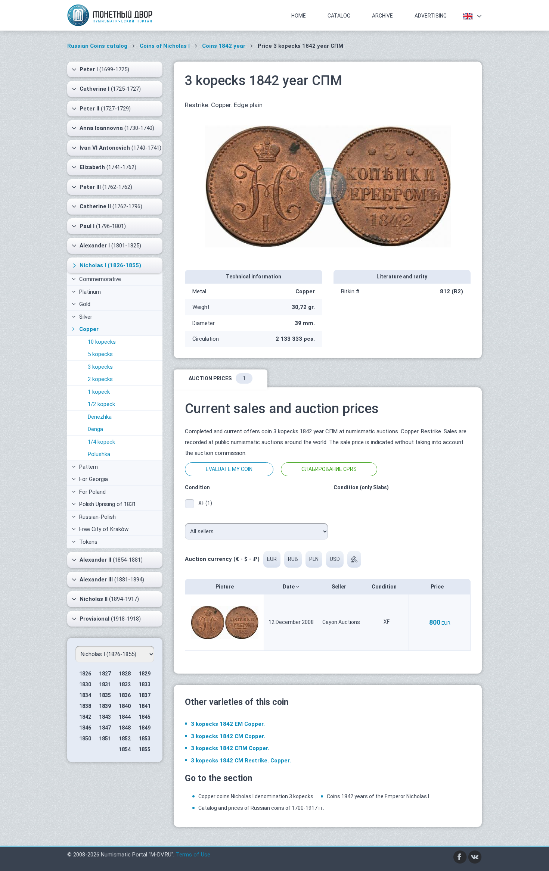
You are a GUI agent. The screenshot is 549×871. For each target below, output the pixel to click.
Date (289, 587)
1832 (125, 684)
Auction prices (217, 378)
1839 (105, 706)
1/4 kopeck (101, 441)
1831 (105, 684)
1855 (145, 749)
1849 (145, 728)
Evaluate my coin (229, 469)
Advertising (431, 16)
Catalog (339, 16)
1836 (125, 695)
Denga (95, 429)
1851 (105, 739)
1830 (85, 684)
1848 (125, 728)
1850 (85, 739)
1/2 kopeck (101, 404)
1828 (125, 674)
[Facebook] (460, 856)
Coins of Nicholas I (165, 46)
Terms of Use (193, 854)
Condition (385, 587)
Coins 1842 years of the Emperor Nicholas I (378, 796)
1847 (105, 728)
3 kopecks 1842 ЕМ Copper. (228, 724)
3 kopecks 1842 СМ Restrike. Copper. (241, 760)
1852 (125, 739)
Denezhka (100, 416)
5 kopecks (100, 354)
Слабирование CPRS (329, 469)
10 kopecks (102, 341)
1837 (145, 695)
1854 (125, 749)
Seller (339, 587)
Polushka (99, 454)
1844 (125, 717)
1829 (145, 674)
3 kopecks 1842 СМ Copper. (228, 736)
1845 (145, 717)
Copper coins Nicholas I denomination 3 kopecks (255, 796)
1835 (105, 695)
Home (298, 16)
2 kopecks (100, 379)
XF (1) (205, 503)
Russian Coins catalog (97, 46)
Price (438, 587)
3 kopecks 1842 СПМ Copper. (230, 748)
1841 (145, 706)
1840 (125, 706)
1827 (105, 674)
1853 (145, 739)
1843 (105, 717)
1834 (85, 695)
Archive (382, 16)
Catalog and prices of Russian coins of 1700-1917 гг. (261, 808)
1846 (85, 728)
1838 (85, 706)
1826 (85, 674)
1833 (145, 684)
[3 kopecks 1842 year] (328, 185)
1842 (85, 717)
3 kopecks (100, 366)
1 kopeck (99, 391)
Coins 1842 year (223, 46)
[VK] (475, 856)
